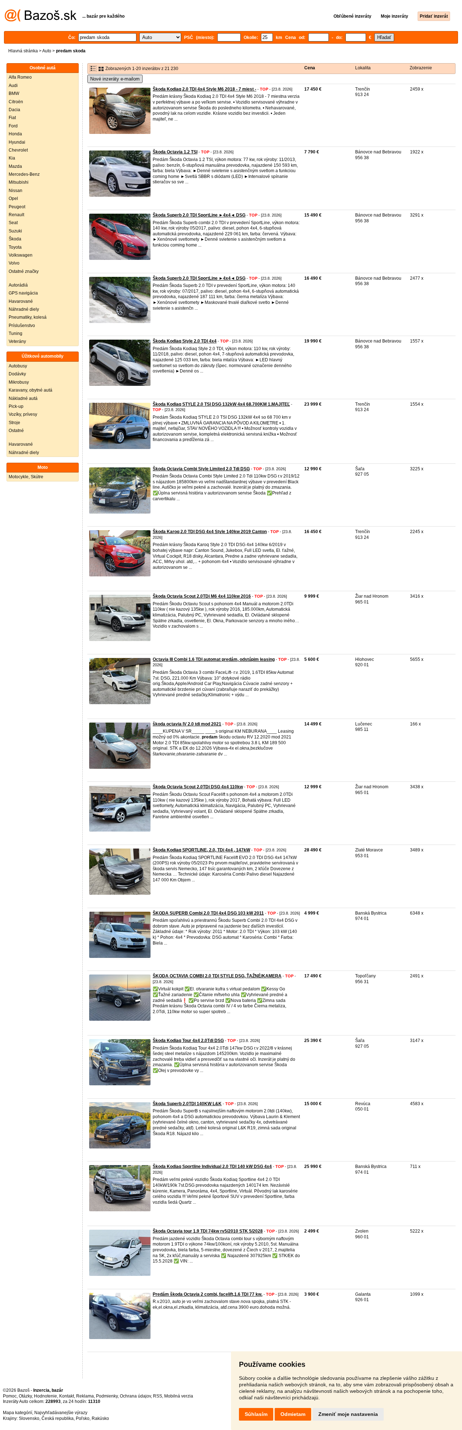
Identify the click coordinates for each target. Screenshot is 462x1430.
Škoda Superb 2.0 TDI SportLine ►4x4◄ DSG (199, 215)
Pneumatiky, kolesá (28, 317)
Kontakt (66, 1396)
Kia (12, 158)
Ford (13, 125)
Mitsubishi (19, 182)
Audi (13, 85)
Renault (16, 214)
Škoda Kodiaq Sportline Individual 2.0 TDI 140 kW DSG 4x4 (212, 1166)
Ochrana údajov (135, 1396)
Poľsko (83, 1418)
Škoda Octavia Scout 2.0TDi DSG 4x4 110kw (198, 786)
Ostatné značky (24, 271)
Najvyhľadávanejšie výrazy (60, 1412)
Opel (13, 198)
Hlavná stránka (23, 50)
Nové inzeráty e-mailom (115, 79)
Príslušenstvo (22, 325)
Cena (309, 67)
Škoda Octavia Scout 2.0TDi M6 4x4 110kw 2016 (202, 596)
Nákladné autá (23, 398)
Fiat (12, 117)
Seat (13, 222)
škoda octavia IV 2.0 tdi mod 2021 (187, 724)
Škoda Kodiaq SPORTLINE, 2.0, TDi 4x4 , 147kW (201, 850)
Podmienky (107, 1396)
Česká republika (58, 1418)
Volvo (14, 263)
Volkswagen (20, 255)
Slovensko (29, 1418)
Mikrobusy (19, 382)
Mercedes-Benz (24, 174)
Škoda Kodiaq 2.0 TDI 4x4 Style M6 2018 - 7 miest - (204, 89)
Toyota (15, 247)
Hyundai (17, 142)
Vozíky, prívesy (23, 414)
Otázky (25, 1396)
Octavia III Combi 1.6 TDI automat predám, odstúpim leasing (214, 659)
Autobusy (18, 366)
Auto (46, 50)
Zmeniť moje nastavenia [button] (348, 1414)
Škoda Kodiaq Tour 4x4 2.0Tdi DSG (188, 1040)
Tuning (15, 333)
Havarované (21, 301)
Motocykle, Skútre (26, 476)
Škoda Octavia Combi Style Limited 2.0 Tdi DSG (201, 468)
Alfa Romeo (20, 77)
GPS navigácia (23, 293)
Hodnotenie (45, 1396)
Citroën (16, 101)
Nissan (15, 190)
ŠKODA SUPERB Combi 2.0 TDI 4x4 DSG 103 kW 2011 (208, 913)
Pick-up (16, 406)
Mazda (15, 166)
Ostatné (16, 430)
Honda (15, 133)
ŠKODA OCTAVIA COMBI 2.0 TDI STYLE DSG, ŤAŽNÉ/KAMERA (217, 975)
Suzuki (15, 231)
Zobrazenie (421, 67)
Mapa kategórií (17, 1412)
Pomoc (10, 1396)
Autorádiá (18, 285)
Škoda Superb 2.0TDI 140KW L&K (187, 1103)
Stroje (14, 422)
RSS (157, 1396)
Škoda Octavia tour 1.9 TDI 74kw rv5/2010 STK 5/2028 (208, 1231)
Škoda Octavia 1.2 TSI (175, 151)
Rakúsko (100, 1418)
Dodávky (17, 373)
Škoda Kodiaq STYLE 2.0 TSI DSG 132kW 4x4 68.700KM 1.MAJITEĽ (221, 404)
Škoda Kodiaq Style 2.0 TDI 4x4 (185, 341)
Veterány (17, 341)
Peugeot (17, 206)
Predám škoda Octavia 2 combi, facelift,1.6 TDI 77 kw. (207, 1294)
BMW (14, 93)
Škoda (15, 238)
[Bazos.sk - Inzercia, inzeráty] (41, 20)
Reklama (85, 1396)
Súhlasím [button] (256, 1414)
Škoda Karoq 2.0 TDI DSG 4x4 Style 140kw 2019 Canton (210, 531)
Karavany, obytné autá (30, 390)
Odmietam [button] (292, 1414)
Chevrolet (18, 150)
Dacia (14, 109)
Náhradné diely (24, 309)
